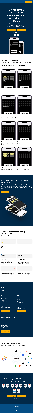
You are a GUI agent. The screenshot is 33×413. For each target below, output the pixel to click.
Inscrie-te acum (28, 1)
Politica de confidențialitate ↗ (16, 407)
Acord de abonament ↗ (16, 409)
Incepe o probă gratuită (5, 331)
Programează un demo (21, 29)
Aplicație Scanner (5, 191)
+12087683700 (16, 405)
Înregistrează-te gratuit (11, 29)
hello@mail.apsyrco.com (16, 406)
